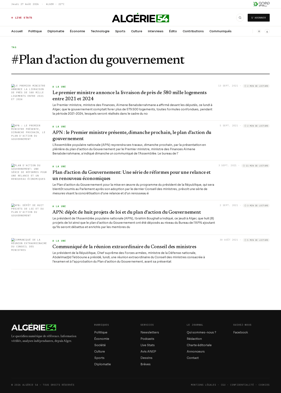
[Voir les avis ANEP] (261, 4)
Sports (120, 31)
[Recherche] (240, 18)
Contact (193, 358)
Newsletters (149, 332)
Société (100, 345)
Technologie (100, 31)
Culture (136, 31)
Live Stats (147, 345)
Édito (173, 31)
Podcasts (147, 339)
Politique (35, 31)
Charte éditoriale (199, 345)
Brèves (145, 364)
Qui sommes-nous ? (201, 332)
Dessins (146, 358)
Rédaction (194, 339)
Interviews (155, 31)
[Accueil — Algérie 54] (140, 17)
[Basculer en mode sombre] (259, 31)
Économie (77, 31)
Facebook (240, 332)
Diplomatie (56, 31)
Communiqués (220, 31)
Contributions (193, 31)
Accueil (17, 31)
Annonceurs (196, 351)
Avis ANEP (148, 351)
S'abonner (258, 17)
